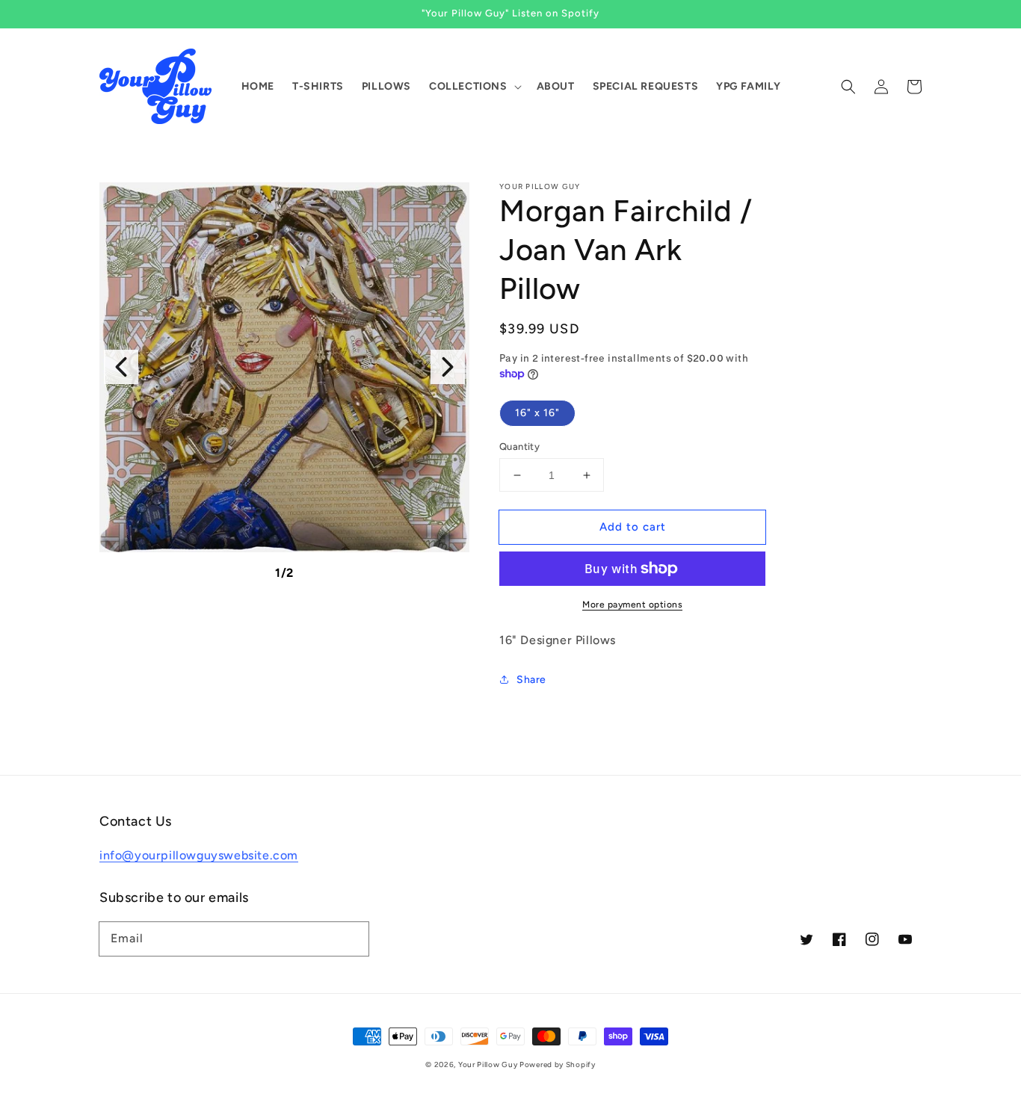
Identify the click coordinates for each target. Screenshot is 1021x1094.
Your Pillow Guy (488, 1064)
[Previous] (121, 367)
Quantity (519, 446)
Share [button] (531, 679)
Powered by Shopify (557, 1064)
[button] (848, 86)
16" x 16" (537, 413)
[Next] (447, 367)
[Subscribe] (352, 938)
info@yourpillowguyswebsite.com (198, 855)
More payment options (632, 604)
